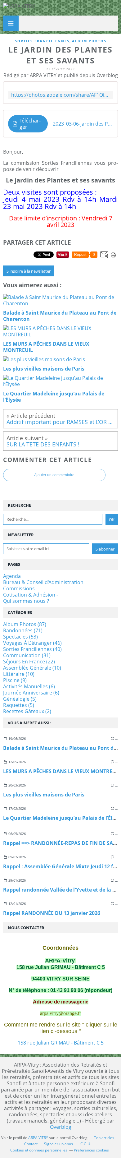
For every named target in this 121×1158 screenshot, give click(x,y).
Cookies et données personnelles (38, 1150)
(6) (29, 686)
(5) (20, 698)
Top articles (104, 1137)
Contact (31, 1143)
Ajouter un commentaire (54, 475)
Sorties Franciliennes (42, 41)
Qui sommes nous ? (26, 600)
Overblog (60, 1126)
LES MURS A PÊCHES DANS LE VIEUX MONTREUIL (61, 771)
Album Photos (89, 41)
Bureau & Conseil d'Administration (43, 582)
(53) (20, 636)
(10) (32, 667)
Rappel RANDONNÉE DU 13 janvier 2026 (51, 913)
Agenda (12, 576)
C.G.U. (85, 1143)
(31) (27, 655)
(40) (32, 649)
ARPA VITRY (38, 1137)
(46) (32, 642)
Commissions (19, 588)
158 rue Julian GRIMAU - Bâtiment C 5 (61, 1042)
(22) (29, 661)
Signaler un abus (59, 1143)
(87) (24, 624)
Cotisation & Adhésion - (30, 594)
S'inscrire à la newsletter (29, 271)
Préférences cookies (91, 1150)
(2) (27, 711)
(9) (15, 680)
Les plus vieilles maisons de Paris (43, 794)
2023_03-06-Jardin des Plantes (83, 124)
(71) (23, 630)
